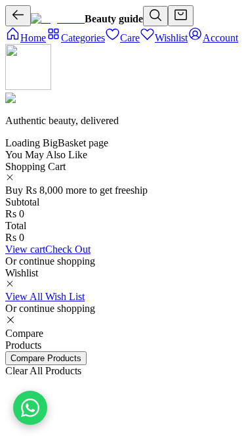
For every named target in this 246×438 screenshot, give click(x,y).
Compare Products (45, 358)
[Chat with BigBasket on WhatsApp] (30, 408)
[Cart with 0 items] (181, 15)
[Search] (155, 16)
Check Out (68, 249)
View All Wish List (45, 296)
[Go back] (18, 15)
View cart (25, 249)
